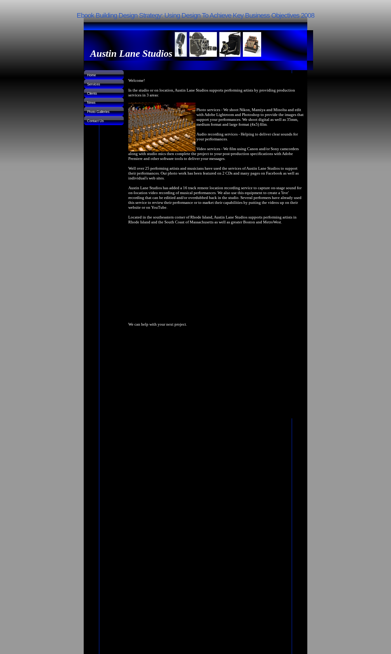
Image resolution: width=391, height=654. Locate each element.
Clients (92, 93)
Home (91, 75)
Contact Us (95, 121)
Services (93, 84)
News (91, 102)
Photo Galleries (98, 112)
